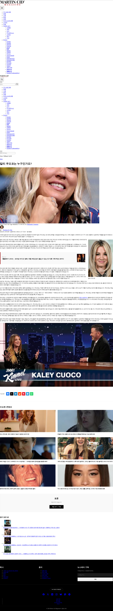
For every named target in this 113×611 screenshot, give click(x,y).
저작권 (58, 603)
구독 (95, 579)
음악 (4, 17)
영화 (4, 14)
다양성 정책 (45, 573)
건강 (8, 38)
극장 (8, 29)
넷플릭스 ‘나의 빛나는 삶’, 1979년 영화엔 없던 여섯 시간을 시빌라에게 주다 (33, 536)
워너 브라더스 (83, 297)
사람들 (9, 27)
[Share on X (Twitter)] (11, 393)
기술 (4, 15)
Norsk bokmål (10, 55)
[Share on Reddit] (19, 393)
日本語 (9, 52)
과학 (4, 19)
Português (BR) (11, 60)
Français (9, 46)
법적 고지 (58, 600)
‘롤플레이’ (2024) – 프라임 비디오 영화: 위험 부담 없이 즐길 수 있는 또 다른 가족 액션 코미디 (33, 259)
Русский (9, 63)
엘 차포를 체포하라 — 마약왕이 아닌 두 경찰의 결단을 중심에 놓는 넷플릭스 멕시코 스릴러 (33, 527)
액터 (1, 159)
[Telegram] (69, 594)
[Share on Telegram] (27, 393)
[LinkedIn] (52, 594)
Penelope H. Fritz (7, 230)
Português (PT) (11, 58)
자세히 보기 (6, 26)
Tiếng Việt (9, 67)
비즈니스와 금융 (8, 21)
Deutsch (9, 44)
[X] (48, 594)
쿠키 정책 (58, 601)
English (9, 41)
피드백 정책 (45, 576)
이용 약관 (58, 598)
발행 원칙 (44, 570)
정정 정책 (44, 575)
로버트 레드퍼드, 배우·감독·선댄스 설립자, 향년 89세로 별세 (17, 488)
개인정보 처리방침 (58, 602)
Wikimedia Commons (32, 224)
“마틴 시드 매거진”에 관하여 (10, 570)
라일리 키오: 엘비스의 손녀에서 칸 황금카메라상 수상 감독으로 (76, 434)
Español (9, 43)
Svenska (9, 64)
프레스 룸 (5, 572)
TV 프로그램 (7, 12)
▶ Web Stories (56, 589)
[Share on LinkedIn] (15, 393)
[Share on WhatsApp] (31, 393)
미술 (4, 24)
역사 (8, 36)
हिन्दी (8, 49)
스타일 (9, 34)
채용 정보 (5, 576)
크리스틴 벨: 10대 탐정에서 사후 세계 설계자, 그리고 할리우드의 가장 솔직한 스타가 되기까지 (85, 461)
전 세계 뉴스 (10, 33)
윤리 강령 (44, 572)
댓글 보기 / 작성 (56, 506)
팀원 (4, 573)
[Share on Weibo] (23, 393)
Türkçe (8, 66)
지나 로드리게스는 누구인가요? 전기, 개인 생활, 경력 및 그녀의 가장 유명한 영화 (81, 488)
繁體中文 (9, 71)
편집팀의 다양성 (46, 578)
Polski (8, 57)
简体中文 (9, 69)
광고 (4, 575)
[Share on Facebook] (7, 393)
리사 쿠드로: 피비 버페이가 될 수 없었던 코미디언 (14, 434)
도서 (8, 31)
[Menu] (2, 8)
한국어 (5, 40)
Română (9, 61)
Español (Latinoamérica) (13, 73)
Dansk (8, 47)
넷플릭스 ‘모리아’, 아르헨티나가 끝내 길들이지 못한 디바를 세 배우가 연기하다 (34, 545)
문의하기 (5, 578)
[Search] (2, 79)
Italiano (9, 50)
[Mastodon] (65, 594)
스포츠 (5, 22)
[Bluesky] (61, 594)
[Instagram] (56, 594)
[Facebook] (44, 594)
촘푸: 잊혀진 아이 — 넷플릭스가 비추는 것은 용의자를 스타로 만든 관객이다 (33, 553)
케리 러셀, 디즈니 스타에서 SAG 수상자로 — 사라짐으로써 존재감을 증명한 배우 (23, 461)
